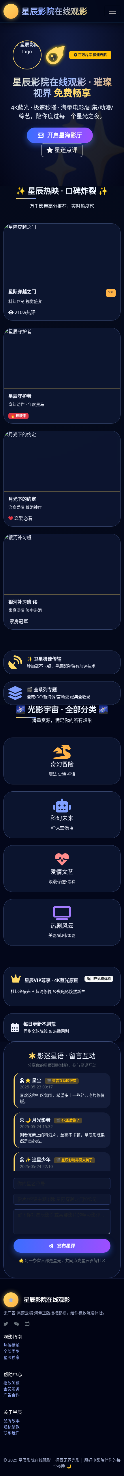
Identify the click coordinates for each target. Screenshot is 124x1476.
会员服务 (11, 1389)
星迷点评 (65, 150)
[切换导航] (112, 11)
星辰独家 (11, 1357)
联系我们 (11, 1433)
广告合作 (11, 1395)
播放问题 (11, 1382)
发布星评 (65, 1246)
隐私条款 (11, 1426)
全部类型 (11, 1351)
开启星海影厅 (64, 135)
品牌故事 (11, 1420)
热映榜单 (11, 1345)
